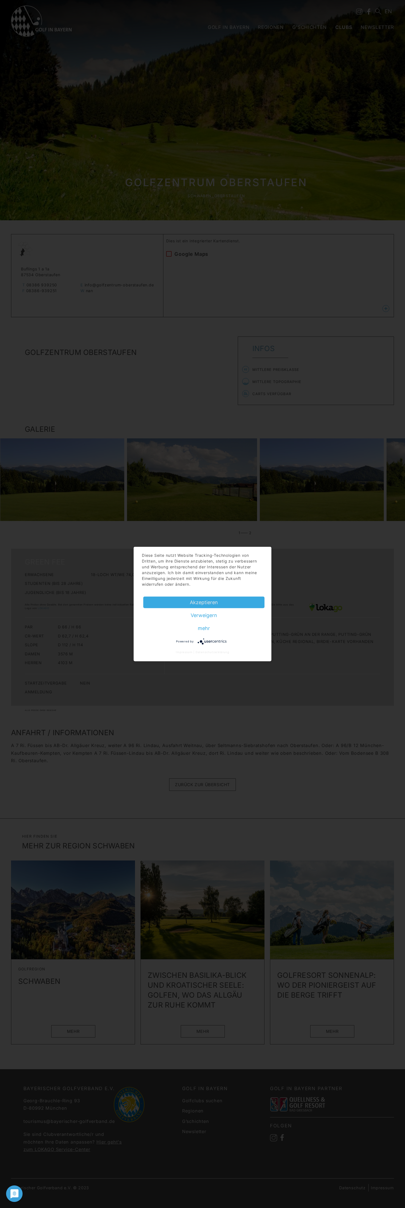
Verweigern (204, 615)
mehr (204, 628)
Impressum (184, 652)
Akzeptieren (204, 602)
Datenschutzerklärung (212, 652)
